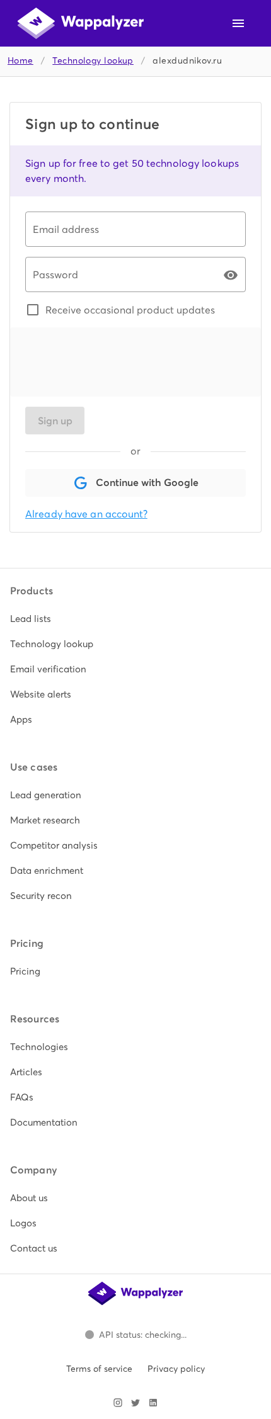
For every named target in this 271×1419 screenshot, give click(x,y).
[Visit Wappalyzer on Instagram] (118, 1402)
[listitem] (135, 618)
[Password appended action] (230, 275)
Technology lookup (93, 60)
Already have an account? (86, 514)
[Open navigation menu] (238, 23)
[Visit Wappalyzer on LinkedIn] (153, 1402)
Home (20, 60)
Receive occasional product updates (130, 309)
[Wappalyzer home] (81, 23)
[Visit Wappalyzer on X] (135, 1402)
